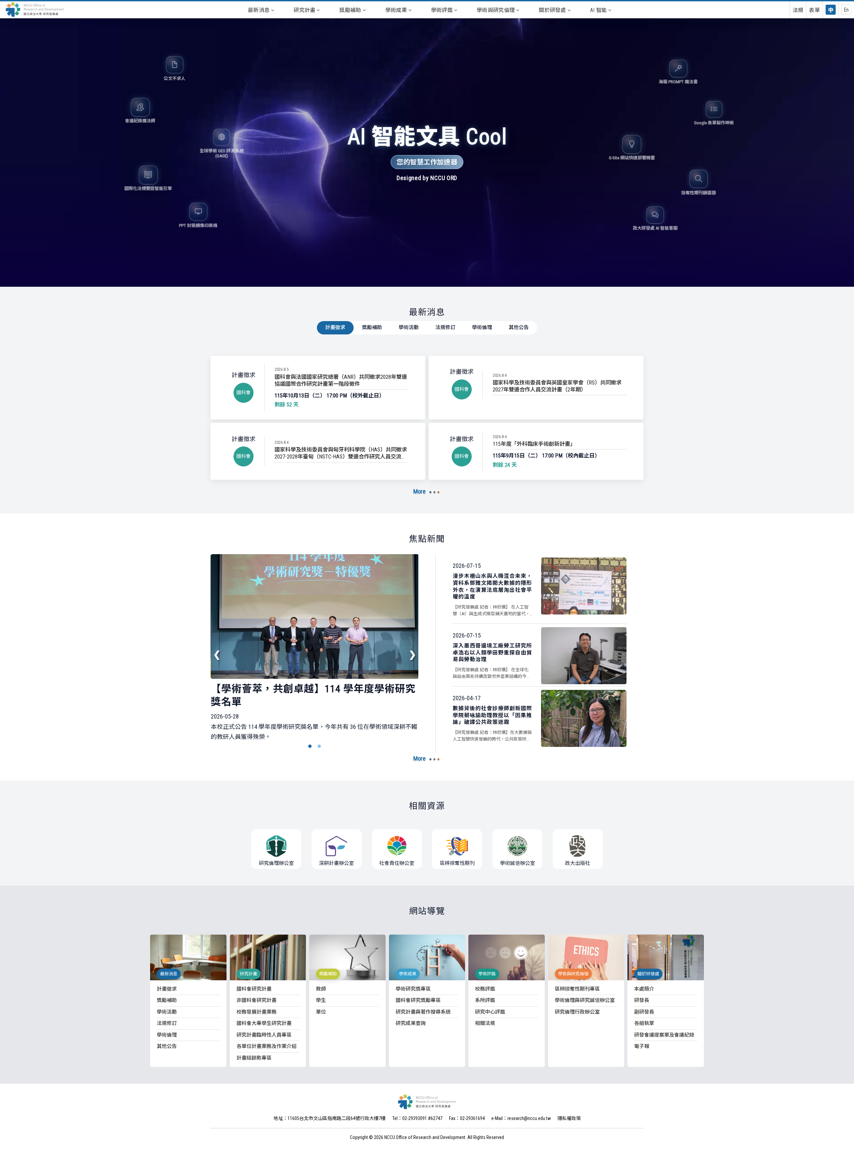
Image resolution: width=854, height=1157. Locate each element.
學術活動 (409, 327)
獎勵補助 (350, 10)
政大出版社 (577, 863)
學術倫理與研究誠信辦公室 (585, 1000)
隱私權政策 (569, 1118)
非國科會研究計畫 (257, 1000)
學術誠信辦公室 (517, 863)
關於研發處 (552, 10)
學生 (321, 1000)
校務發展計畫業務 (257, 1012)
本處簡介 (644, 989)
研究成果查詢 (411, 1023)
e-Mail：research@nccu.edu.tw (521, 1118)
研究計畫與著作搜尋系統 (423, 1012)
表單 (814, 10)
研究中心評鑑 (490, 1012)
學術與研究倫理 (496, 10)
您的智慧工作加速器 (427, 162)
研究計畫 (304, 10)
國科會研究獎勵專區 (418, 1000)
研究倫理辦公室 (276, 863)
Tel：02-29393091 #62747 (417, 1118)
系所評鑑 (485, 1000)
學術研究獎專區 (413, 989)
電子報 (641, 1046)
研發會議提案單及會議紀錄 (664, 1035)
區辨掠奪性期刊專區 (577, 989)
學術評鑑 (442, 10)
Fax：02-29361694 (467, 1118)
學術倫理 (482, 327)
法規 (798, 10)
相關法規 (485, 1023)
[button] (310, 746)
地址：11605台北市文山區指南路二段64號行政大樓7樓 (330, 1118)
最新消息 (259, 10)
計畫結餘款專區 (254, 1058)
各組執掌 (644, 1023)
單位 (321, 1012)
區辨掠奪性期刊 (457, 863)
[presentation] (217, 654)
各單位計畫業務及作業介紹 (267, 1046)
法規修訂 (445, 327)
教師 (321, 989)
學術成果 (396, 10)
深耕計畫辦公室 (336, 863)
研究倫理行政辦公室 (577, 1012)
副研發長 (644, 1012)
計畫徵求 (335, 327)
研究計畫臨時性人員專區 (264, 1035)
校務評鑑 (485, 989)
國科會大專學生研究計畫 (264, 1023)
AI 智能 (598, 10)
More (419, 491)
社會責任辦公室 (396, 863)
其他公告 (519, 327)
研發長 (641, 1000)
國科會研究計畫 (254, 989)
